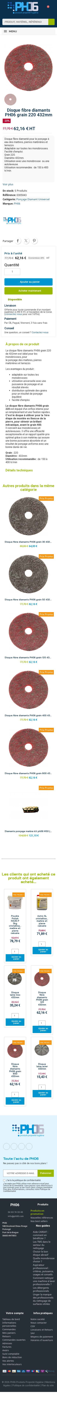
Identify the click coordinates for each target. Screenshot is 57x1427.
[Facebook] (6, 1146)
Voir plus (8, 184)
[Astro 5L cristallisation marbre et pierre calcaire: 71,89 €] (42, 915)
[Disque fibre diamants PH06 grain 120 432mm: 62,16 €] (42, 993)
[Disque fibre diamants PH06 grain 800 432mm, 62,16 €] (28, 754)
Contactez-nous (40, 332)
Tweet (26, 241)
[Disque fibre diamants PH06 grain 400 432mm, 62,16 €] (28, 696)
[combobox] (23, 22)
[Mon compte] (41, 7)
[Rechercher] (51, 22)
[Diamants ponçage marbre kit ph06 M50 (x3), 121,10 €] (28, 812)
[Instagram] (14, 1146)
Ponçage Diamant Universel (33, 199)
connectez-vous (13, 314)
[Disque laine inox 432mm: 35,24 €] (15, 989)
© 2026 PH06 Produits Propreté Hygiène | (23, 1382)
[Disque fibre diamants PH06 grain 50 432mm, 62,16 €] (28, 581)
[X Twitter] (29, 1146)
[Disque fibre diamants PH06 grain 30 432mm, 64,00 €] (28, 523)
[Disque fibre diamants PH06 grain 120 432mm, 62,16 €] (28, 639)
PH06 (17, 203)
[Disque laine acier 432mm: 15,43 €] (42, 1061)
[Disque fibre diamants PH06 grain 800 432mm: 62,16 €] (15, 1065)
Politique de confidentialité (26, 1385)
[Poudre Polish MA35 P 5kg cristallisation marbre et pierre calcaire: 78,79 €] (15, 919)
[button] (47, 8)
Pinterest (34, 241)
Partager (18, 241)
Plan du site (48, 1385)
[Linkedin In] (21, 1146)
